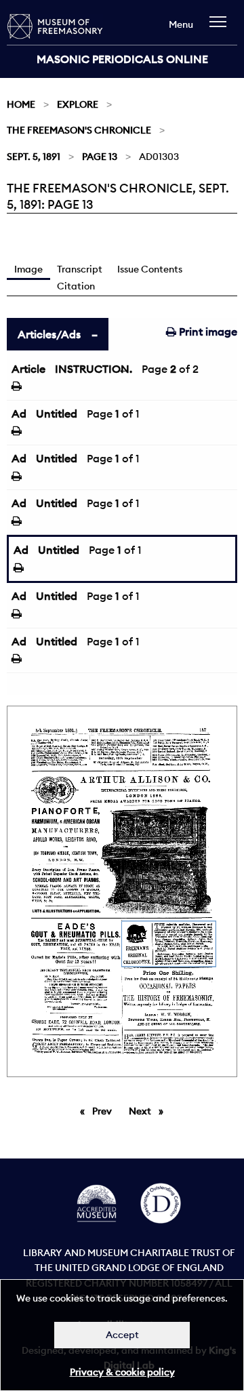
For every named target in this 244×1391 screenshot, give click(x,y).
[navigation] (221, 28)
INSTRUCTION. (93, 369)
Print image (206, 331)
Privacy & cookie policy (122, 1372)
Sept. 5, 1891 (33, 156)
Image (28, 269)
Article (28, 369)
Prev (104, 1111)
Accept (122, 1335)
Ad (19, 413)
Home (21, 104)
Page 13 (99, 156)
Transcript (79, 269)
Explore (77, 104)
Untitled (56, 413)
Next (149, 1111)
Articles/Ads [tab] (49, 334)
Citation (76, 286)
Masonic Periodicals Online (122, 59)
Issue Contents (149, 269)
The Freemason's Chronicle (79, 130)
